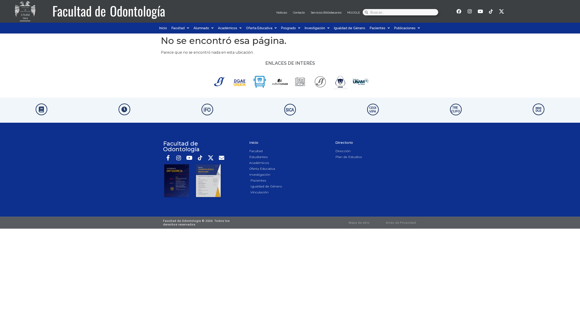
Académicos (227, 28)
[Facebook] (459, 11)
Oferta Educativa (259, 28)
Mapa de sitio (359, 222)
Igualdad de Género (349, 28)
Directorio (344, 142)
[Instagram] (469, 11)
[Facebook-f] (168, 158)
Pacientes (377, 28)
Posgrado (288, 28)
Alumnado (201, 28)
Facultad (178, 28)
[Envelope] (221, 158)
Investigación (315, 28)
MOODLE (353, 12)
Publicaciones (405, 28)
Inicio (163, 28)
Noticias (281, 12)
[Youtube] (480, 11)
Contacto (299, 12)
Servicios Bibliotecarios (326, 12)
